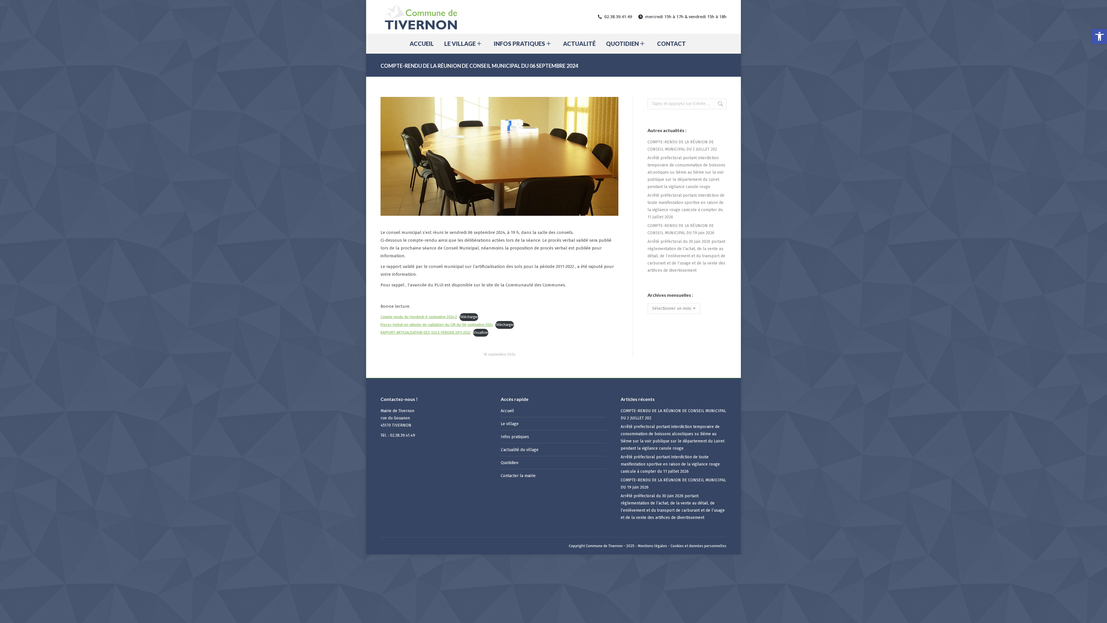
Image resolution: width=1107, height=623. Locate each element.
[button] (1099, 36)
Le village (510, 423)
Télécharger (469, 317)
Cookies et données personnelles (698, 546)
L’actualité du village (520, 449)
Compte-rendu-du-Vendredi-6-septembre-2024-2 (419, 317)
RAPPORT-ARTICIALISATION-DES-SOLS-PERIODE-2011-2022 (425, 333)
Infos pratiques (515, 436)
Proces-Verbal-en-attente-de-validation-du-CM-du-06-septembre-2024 (437, 325)
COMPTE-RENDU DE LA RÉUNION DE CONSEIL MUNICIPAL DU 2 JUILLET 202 (682, 146)
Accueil (507, 410)
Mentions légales (652, 546)
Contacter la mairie (518, 475)
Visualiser (480, 333)
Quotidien (509, 462)
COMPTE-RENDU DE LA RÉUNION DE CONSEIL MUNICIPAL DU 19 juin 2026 (680, 229)
